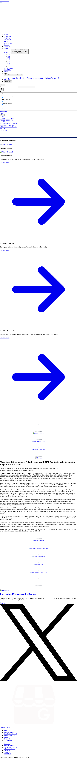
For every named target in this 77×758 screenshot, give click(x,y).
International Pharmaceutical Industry (18, 594)
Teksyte (34, 757)
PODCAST (3, 130)
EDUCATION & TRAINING (9, 123)
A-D (9, 54)
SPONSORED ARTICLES (8, 127)
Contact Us (7, 739)
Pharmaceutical (49, 598)
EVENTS (3, 122)
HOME (2, 116)
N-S (9, 58)
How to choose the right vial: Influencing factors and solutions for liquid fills (32, 78)
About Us (7, 730)
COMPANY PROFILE (7, 125)
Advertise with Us (9, 735)
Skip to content (4, 1)
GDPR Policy (8, 740)
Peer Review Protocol (10, 734)
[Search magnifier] (2, 89)
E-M (9, 56)
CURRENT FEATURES (7, 118)
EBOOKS (3, 128)
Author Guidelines (9, 732)
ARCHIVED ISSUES (6, 120)
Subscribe (7, 737)
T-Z (9, 59)
